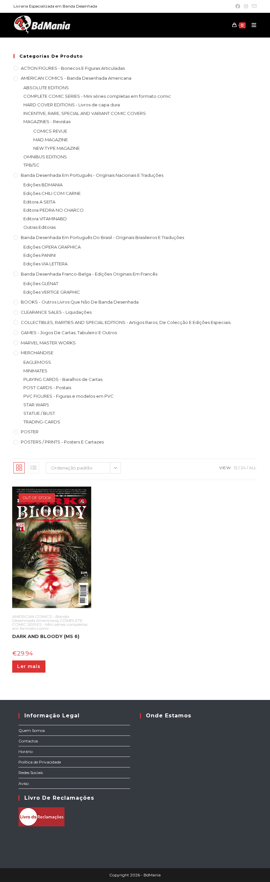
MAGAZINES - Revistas (46, 121)
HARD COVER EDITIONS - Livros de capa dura (71, 104)
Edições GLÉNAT (40, 283)
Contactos (28, 740)
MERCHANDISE (37, 352)
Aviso (23, 783)
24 (243, 467)
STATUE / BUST (39, 413)
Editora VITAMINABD (45, 218)
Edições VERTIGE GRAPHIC (51, 292)
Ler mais (28, 666)
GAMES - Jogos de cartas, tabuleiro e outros (69, 332)
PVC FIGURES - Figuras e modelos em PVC (68, 396)
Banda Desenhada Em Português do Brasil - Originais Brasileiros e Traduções (102, 237)
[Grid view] (19, 467)
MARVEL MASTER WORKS (48, 342)
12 (235, 467)
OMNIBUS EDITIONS (45, 156)
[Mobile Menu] (251, 25)
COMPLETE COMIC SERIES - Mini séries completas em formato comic (97, 96)
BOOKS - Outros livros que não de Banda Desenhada (80, 302)
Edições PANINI (39, 255)
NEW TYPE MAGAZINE (56, 148)
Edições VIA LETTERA (45, 263)
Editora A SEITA (39, 201)
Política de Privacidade (39, 762)
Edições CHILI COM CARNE (52, 193)
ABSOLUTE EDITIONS (46, 87)
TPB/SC (31, 165)
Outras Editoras (39, 227)
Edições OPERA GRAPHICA (52, 247)
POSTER (30, 431)
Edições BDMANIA (43, 184)
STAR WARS (36, 404)
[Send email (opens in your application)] (253, 6)
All (252, 467)
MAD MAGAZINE (50, 139)
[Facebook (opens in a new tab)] (237, 6)
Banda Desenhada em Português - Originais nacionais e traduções (92, 175)
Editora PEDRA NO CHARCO (53, 210)
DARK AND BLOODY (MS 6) (45, 636)
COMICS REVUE (50, 131)
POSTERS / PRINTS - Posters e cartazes (62, 441)
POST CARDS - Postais (47, 387)
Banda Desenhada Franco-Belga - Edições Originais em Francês (89, 274)
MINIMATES (35, 370)
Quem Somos (31, 730)
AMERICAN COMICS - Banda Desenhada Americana (76, 78)
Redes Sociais (30, 772)
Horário (25, 751)
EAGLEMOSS (37, 362)
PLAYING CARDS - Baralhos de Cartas (62, 379)
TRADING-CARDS (41, 421)
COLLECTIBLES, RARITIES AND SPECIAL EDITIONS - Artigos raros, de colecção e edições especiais (125, 322)
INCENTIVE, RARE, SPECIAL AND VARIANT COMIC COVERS (84, 113)
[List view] (33, 467)
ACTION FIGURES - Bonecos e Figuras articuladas (73, 68)
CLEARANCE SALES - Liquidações (56, 312)
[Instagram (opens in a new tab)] (246, 6)
